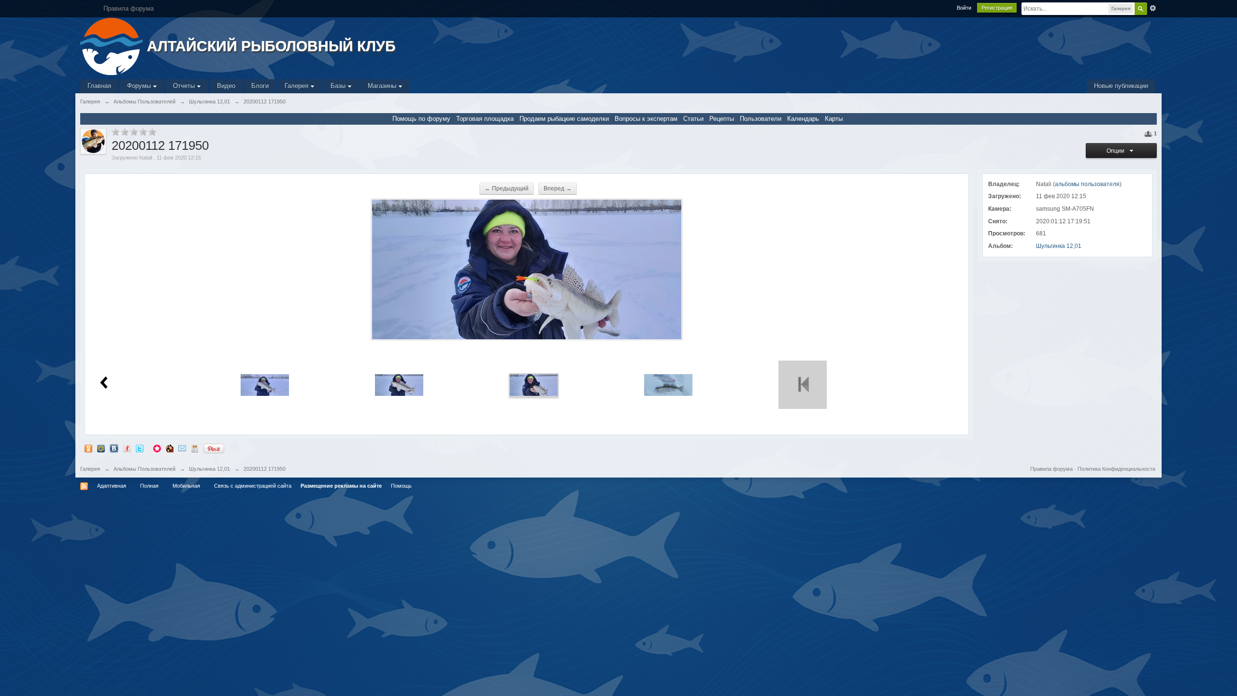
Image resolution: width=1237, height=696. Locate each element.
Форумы (140, 85)
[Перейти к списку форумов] (112, 45)
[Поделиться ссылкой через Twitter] (140, 448)
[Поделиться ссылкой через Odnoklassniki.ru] (88, 448)
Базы (339, 85)
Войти (964, 8)
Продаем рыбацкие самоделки (564, 118)
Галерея (297, 85)
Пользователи (760, 118)
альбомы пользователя (1087, 184)
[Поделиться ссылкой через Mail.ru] (101, 448)
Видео (226, 85)
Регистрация (996, 8)
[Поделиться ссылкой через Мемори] (157, 448)
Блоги (260, 85)
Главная (99, 85)
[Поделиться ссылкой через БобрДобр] (169, 448)
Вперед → (558, 188)
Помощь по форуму (421, 118)
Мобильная (186, 486)
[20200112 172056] (668, 384)
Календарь (803, 118)
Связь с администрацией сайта (252, 486)
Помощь (401, 486)
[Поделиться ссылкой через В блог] (195, 448)
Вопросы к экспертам (646, 118)
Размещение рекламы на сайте (341, 486)
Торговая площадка (485, 118)
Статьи (693, 118)
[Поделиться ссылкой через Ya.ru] (127, 448)
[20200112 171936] (265, 384)
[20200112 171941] (399, 384)
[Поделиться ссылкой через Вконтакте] (114, 448)
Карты (834, 118)
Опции (1117, 150)
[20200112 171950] (534, 384)
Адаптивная (111, 486)
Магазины (383, 85)
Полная (149, 486)
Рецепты (721, 118)
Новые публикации (1121, 85)
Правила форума (1051, 469)
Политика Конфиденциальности (1116, 469)
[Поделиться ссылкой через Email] (182, 448)
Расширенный (1153, 8)
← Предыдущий (507, 188)
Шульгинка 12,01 (1058, 246)
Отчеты (185, 85)
